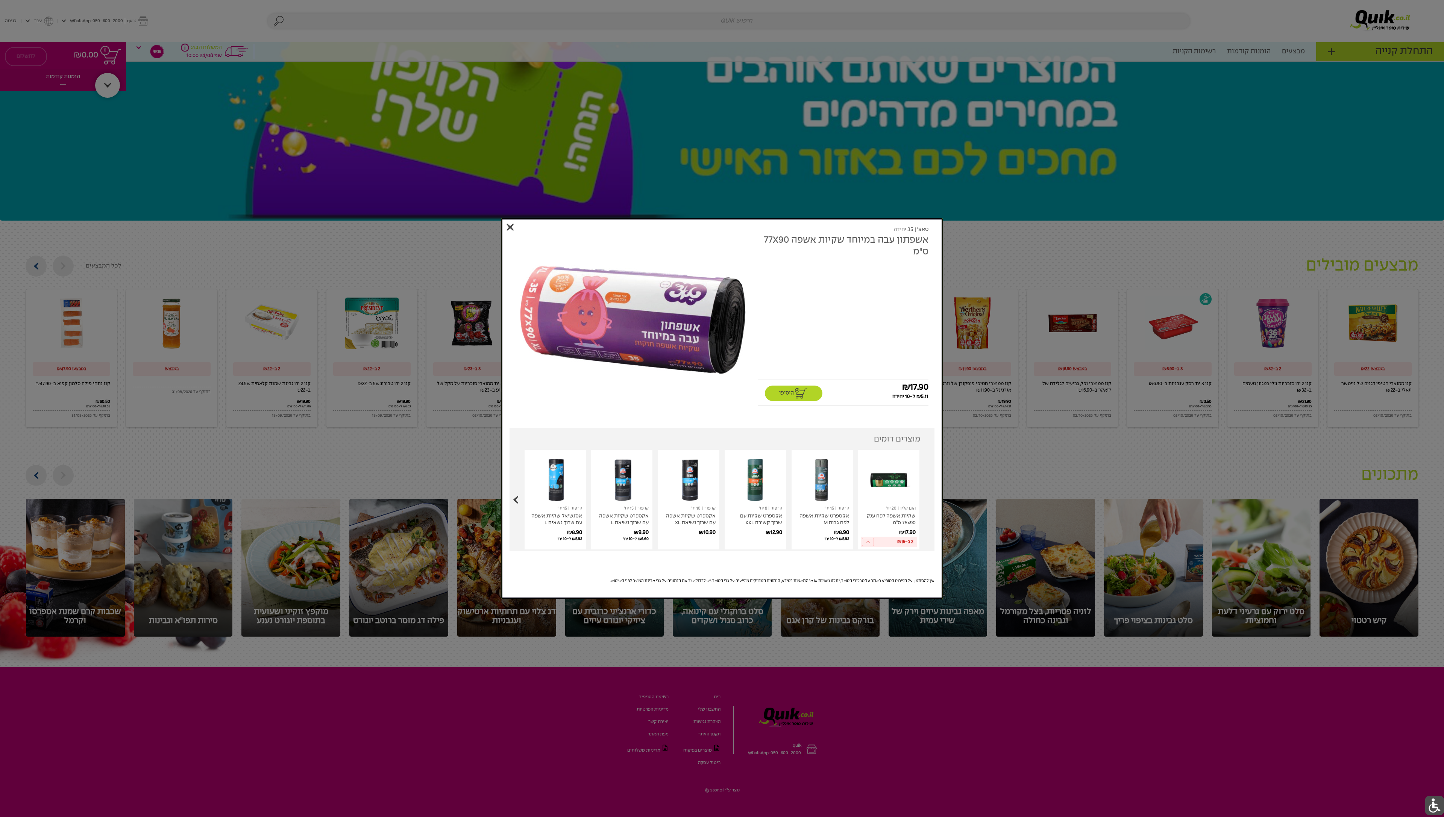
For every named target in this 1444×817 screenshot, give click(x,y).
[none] (888, 499)
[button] (633, 320)
